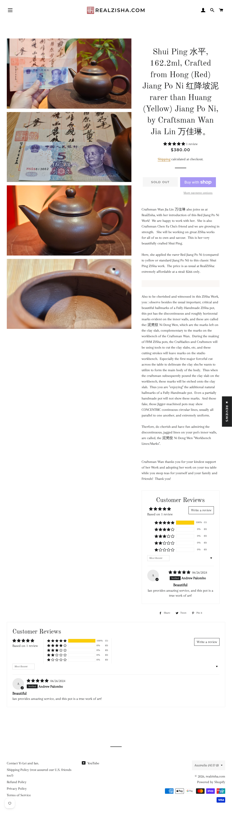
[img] (180, 572)
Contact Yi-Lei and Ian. (23, 763)
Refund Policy (17, 782)
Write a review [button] (201, 510)
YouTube (93, 763)
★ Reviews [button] (227, 411)
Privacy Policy (17, 789)
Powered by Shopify (211, 782)
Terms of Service (19, 795)
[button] (174, 144)
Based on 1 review (160, 514)
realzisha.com (215, 776)
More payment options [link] (198, 192)
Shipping (164, 159)
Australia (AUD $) (206, 765)
